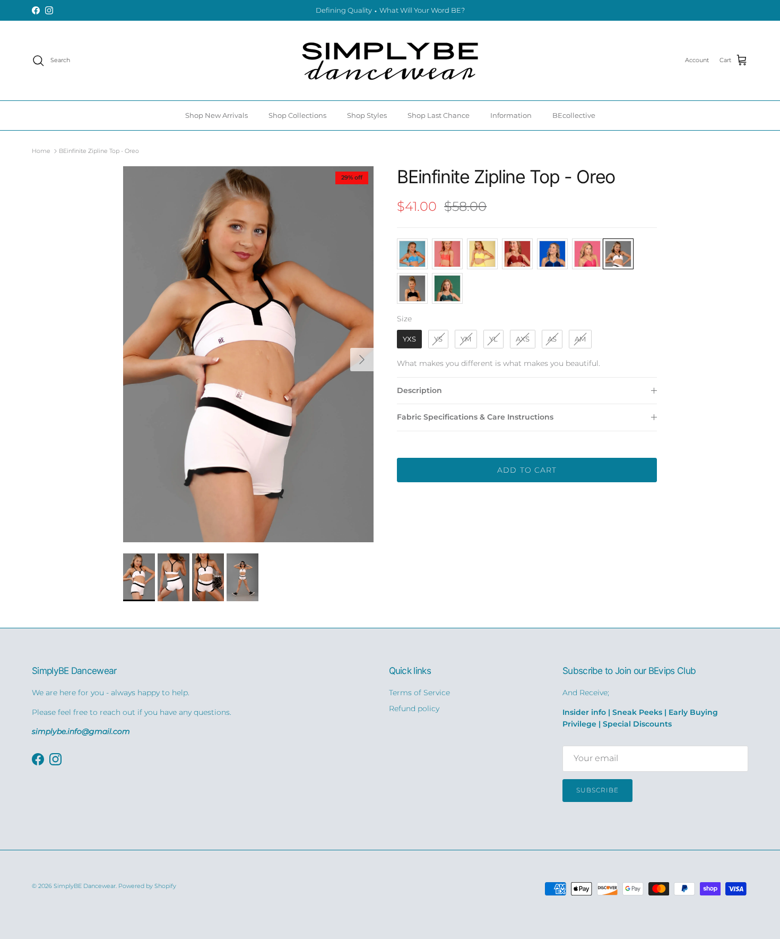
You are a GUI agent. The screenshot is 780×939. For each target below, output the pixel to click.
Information (511, 115)
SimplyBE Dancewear (85, 886)
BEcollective (573, 115)
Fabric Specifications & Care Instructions (475, 417)
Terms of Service (419, 692)
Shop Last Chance (439, 115)
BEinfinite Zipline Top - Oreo (99, 151)
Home (41, 151)
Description (419, 390)
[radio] (412, 253)
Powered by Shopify (147, 886)
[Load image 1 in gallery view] (248, 354)
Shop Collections (297, 115)
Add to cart (527, 470)
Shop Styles (367, 115)
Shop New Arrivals (216, 115)
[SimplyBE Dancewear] (390, 60)
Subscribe (597, 790)
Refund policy (414, 708)
